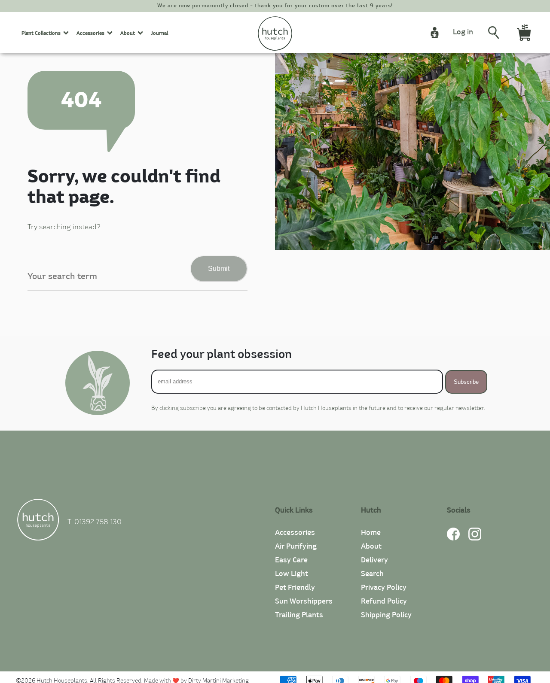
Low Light (291, 574)
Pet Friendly (295, 587)
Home (371, 532)
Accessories (295, 532)
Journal (159, 33)
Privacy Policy (383, 587)
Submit (218, 268)
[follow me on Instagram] (474, 538)
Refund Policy (384, 601)
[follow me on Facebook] (453, 538)
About (371, 546)
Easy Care (291, 560)
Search (372, 574)
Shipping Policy (386, 615)
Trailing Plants (299, 615)
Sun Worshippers (304, 601)
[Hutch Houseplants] (38, 521)
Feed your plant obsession (221, 354)
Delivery (374, 560)
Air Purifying (296, 546)
